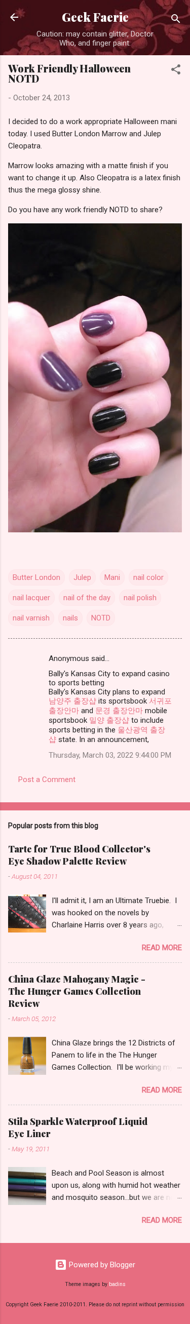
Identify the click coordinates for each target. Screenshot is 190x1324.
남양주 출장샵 (72, 701)
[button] (176, 71)
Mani (112, 577)
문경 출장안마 (119, 710)
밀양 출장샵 (109, 720)
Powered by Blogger (101, 1264)
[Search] (176, 20)
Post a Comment (46, 779)
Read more (162, 947)
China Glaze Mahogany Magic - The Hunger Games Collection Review (76, 991)
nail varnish (31, 617)
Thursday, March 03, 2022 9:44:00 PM (110, 755)
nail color (148, 577)
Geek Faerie (95, 17)
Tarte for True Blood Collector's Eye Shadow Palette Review (79, 855)
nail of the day (86, 597)
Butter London (36, 577)
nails (70, 617)
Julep (82, 577)
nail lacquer (31, 597)
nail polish (140, 597)
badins (117, 1284)
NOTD (100, 617)
